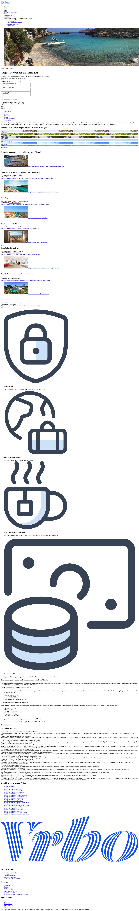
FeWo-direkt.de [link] (8, 904)
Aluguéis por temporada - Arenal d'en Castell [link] (15, 795)
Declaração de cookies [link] (9, 892)
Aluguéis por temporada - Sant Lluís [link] (13, 811)
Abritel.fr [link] (6, 902)
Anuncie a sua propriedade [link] (10, 872)
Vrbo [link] (5, 901)
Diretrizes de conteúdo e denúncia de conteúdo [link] (16, 894)
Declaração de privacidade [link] (10, 891)
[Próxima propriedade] (2, 307)
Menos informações (5, 724)
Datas (2, 79)
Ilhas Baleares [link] (7, 115)
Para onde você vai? (6, 78)
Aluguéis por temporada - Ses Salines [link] (13, 798)
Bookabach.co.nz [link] (8, 905)
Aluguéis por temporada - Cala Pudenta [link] (14, 799)
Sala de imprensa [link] (8, 888)
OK (2, 106)
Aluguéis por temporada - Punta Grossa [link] (14, 792)
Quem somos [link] (7, 885)
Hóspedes (3, 81)
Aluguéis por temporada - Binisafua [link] (13, 806)
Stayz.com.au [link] (7, 907)
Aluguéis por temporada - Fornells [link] (12, 793)
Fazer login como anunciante (14, 22)
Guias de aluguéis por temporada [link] (12, 878)
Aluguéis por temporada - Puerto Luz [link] (13, 804)
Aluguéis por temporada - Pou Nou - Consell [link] (15, 812)
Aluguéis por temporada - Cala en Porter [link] (14, 790)
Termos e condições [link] (9, 889)
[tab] (10, 786)
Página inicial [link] (7, 111)
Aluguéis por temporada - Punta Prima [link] (13, 801)
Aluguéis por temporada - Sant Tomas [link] (13, 809)
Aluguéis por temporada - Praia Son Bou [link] (14, 796)
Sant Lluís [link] (6, 114)
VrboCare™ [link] (7, 874)
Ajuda (5, 13)
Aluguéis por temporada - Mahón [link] (12, 789)
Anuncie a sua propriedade (10, 12)
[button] (69, 783)
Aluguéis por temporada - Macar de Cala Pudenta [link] (16, 805)
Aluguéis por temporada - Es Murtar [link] (13, 808)
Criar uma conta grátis (12, 24)
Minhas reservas (8, 15)
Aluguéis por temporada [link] (10, 118)
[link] (20, 25)
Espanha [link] (6, 117)
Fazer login (7, 16)
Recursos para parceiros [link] (10, 877)
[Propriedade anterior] (1, 307)
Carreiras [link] (6, 887)
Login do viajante (11, 21)
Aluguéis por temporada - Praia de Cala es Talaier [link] (16, 814)
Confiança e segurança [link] (9, 875)
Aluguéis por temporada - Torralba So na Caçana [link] (16, 802)
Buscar (3, 108)
